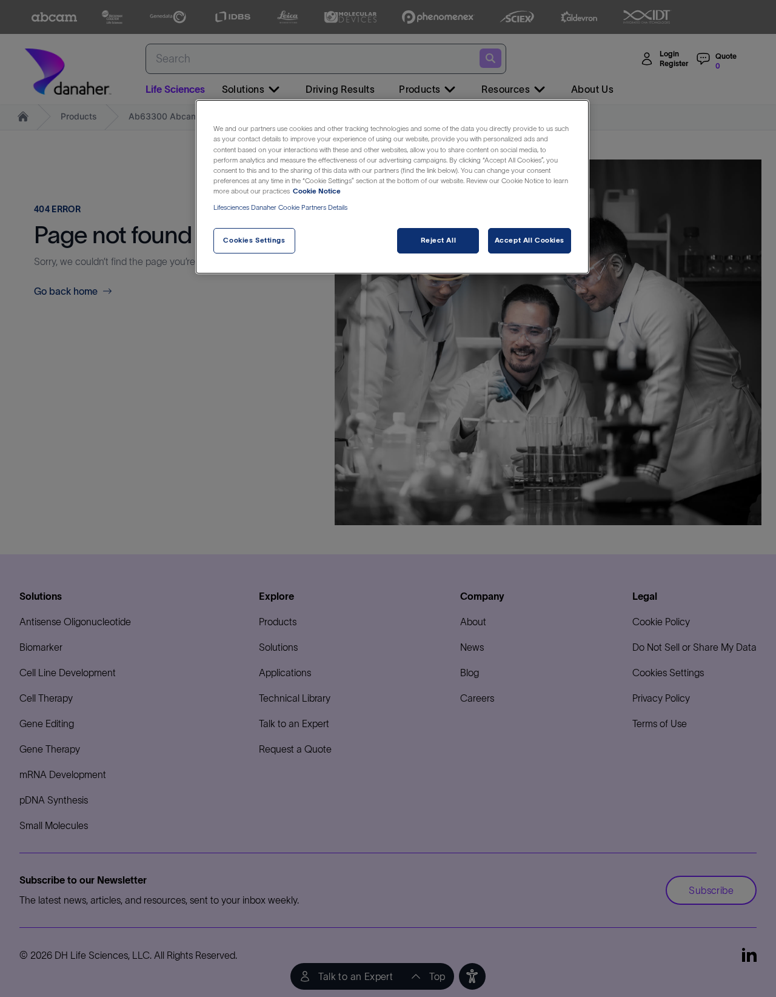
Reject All (439, 240)
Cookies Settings (254, 240)
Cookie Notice (317, 191)
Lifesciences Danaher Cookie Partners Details (280, 207)
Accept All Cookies (529, 240)
